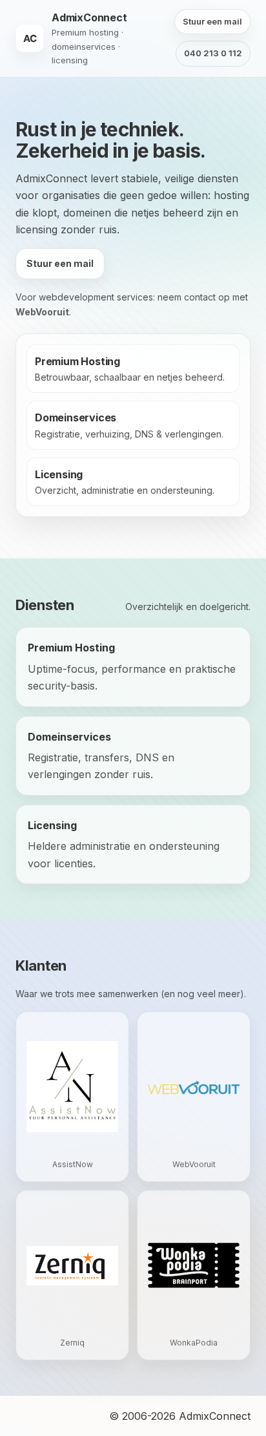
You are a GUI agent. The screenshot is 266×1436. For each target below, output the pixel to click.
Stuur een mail (212, 21)
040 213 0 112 (213, 53)
